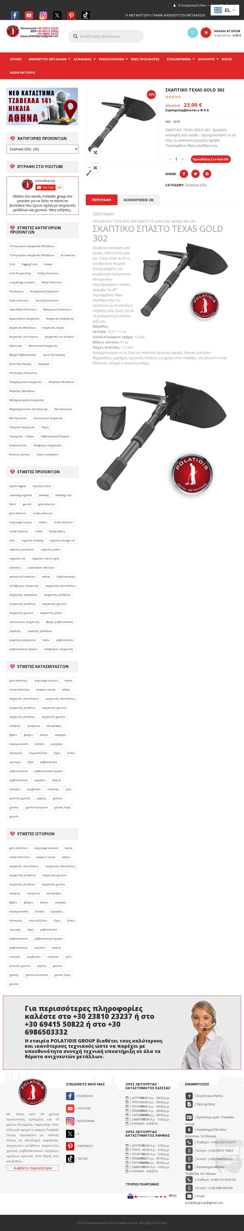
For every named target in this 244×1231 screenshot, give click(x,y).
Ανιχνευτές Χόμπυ (53, 327)
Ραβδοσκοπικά (66, 576)
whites (46, 576)
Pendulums (16, 291)
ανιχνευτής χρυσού (54, 603)
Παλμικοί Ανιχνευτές (22, 427)
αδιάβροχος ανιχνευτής (24, 585)
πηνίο (46, 640)
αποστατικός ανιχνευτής (24, 622)
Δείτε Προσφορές (54, 354)
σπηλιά (56, 780)
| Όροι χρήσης (204, 1104)
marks (68, 680)
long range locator (20, 522)
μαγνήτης (15, 631)
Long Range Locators (22, 282)
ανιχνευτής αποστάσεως (61, 585)
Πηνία (45, 427)
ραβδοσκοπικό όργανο (23, 649)
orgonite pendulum (21, 549)
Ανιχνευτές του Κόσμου (23, 336)
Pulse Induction (19, 300)
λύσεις (71, 753)
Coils (12, 264)
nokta (38, 531)
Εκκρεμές (44, 364)
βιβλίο (13, 735)
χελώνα (57, 798)
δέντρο (44, 735)
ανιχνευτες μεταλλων (22, 716)
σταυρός (14, 789)
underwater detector (40, 567)
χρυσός (14, 816)
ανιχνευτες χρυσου (53, 716)
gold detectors (18, 680)
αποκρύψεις (54, 725)
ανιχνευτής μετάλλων (57, 594)
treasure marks (45, 689)
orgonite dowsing (32, 540)
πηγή (30, 762)
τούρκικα (53, 789)
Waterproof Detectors (57, 309)
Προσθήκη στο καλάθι (211, 159)
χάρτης (41, 798)
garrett (27, 504)
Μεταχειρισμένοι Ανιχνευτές (26, 400)
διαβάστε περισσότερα (33, 1167)
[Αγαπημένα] (193, 32)
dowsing (44, 495)
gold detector (46, 504)
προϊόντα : (227, 35)
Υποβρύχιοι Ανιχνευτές (47, 445)
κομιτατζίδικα (38, 753)
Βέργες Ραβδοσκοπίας (22, 354)
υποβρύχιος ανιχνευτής (58, 649)
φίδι (68, 789)
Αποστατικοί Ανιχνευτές (43, 345)
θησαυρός (15, 753)
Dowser (48, 264)
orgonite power (50, 549)
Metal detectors (52, 282)
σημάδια (39, 780)
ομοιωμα (15, 762)
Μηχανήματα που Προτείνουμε (28, 409)
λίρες (57, 753)
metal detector (63, 522)
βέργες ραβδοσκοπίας (59, 622)
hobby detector (43, 513)
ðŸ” (95, 152)
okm (12, 540)
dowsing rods (63, 495)
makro (43, 522)
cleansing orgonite (20, 495)
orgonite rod (17, 558)
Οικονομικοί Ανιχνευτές (48, 418)
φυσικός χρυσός (19, 798)
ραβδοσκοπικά (18, 771)
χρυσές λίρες (62, 807)
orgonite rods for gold (45, 558)
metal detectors (19, 689)
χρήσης (14, 807)
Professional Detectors (44, 291)
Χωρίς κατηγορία (47, 454)
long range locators (46, 680)
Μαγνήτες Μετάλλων (61, 382)
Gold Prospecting (19, 273)
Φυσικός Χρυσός (19, 454)
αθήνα (66, 689)
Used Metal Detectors (22, 309)
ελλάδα (39, 744)
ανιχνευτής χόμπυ (51, 613)
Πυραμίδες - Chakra (21, 436)
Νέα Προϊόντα (63, 409)
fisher (12, 504)
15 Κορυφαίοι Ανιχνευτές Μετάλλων (31, 246)
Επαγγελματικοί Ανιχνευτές (25, 382)
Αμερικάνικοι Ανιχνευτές (24, 318)
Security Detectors (47, 300)
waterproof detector (22, 576)
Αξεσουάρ (15, 345)
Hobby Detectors (47, 273)
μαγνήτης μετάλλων (40, 631)
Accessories (68, 255)
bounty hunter (42, 486)
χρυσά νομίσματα (36, 807)
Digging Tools (29, 264)
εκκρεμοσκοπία (18, 744)
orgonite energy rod (62, 540)
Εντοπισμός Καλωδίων (23, 373)
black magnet (17, 486)
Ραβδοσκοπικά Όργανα (55, 436)
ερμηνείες (57, 744)
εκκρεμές (60, 735)
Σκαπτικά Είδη (18, 445)
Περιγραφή (101, 200)
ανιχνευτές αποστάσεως (24, 698)
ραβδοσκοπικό (18, 780)
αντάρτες (14, 725)
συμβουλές (34, 789)
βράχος (28, 735)
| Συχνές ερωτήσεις (208, 1096)
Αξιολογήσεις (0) (138, 200)
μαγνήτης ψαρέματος (22, 640)
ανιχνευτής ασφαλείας (23, 594)
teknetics (15, 567)
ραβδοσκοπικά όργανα (48, 771)
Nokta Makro (57, 531)
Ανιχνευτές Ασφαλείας (60, 318)
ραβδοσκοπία (64, 640)
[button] (95, 168)
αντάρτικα (33, 725)
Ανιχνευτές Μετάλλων (22, 327)
